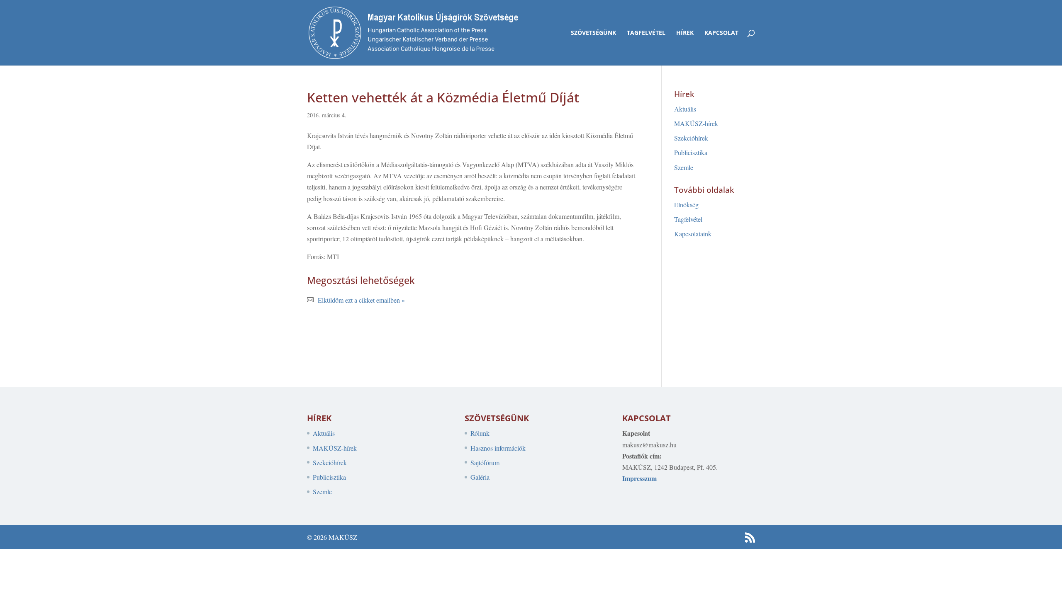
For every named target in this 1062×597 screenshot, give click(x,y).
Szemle (683, 167)
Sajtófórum (484, 462)
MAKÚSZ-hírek (696, 123)
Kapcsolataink (692, 233)
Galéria (480, 477)
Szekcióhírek (691, 137)
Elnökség (686, 204)
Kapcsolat (721, 33)
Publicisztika (690, 152)
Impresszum (639, 478)
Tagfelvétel (646, 33)
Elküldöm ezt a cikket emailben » (361, 300)
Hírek (685, 33)
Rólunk (480, 433)
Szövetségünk (593, 33)
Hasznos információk (498, 448)
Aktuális (685, 108)
